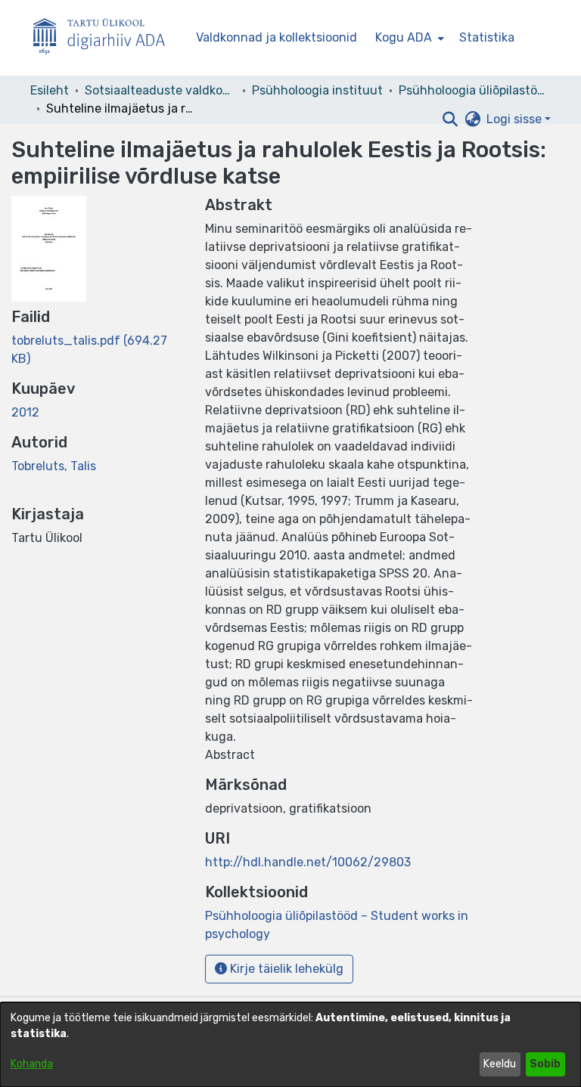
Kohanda (32, 1064)
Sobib (545, 1064)
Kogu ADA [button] (403, 37)
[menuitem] (408, 38)
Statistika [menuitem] (486, 37)
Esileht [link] (49, 90)
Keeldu (499, 1064)
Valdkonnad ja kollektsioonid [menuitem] (276, 37)
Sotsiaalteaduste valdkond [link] (160, 90)
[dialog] (290, 1044)
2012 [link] (25, 412)
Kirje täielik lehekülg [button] (285, 969)
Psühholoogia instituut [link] (317, 90)
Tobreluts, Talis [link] (53, 466)
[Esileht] (105, 38)
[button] (449, 119)
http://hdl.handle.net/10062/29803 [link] (308, 862)
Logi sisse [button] (515, 119)
